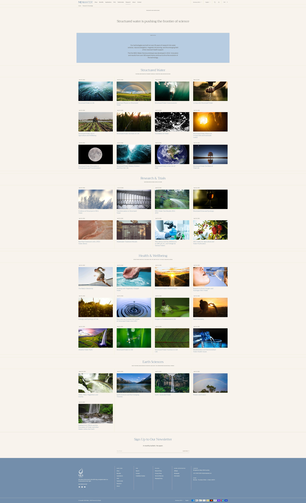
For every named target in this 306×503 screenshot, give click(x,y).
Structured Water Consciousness (166, 103)
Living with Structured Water (203, 103)
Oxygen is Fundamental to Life (165, 319)
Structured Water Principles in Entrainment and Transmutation (89, 167)
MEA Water (86, 500)
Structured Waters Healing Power (166, 289)
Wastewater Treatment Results (127, 242)
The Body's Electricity (85, 289)
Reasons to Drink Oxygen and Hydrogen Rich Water (203, 289)
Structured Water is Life (86, 103)
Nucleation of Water (162, 134)
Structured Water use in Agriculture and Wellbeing (87, 134)
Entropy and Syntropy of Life (88, 319)
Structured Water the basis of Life (128, 134)
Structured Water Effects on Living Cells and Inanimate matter (202, 135)
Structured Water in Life (125, 350)
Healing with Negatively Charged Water (128, 289)
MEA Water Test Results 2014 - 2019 (165, 212)
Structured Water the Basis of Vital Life (203, 167)
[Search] (214, 2)
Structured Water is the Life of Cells (165, 167)
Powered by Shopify (96, 500)
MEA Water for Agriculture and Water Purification (203, 243)
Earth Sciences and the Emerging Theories (128, 396)
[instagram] (82, 487)
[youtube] (85, 487)
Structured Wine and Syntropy (203, 211)
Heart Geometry (198, 319)
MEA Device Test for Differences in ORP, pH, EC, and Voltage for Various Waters (166, 244)
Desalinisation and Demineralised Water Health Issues (204, 351)
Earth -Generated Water (163, 395)
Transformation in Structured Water (127, 212)
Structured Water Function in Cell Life (166, 351)
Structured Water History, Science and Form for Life (128, 167)
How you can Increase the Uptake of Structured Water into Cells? (128, 320)
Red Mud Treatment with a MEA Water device (89, 243)
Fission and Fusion (199, 395)
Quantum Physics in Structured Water (127, 104)
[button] (219, 2)
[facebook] (79, 487)
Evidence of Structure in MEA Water (88, 212)
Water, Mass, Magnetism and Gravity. (88, 396)
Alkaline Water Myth (85, 350)
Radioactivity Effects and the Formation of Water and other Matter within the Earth (88, 427)
